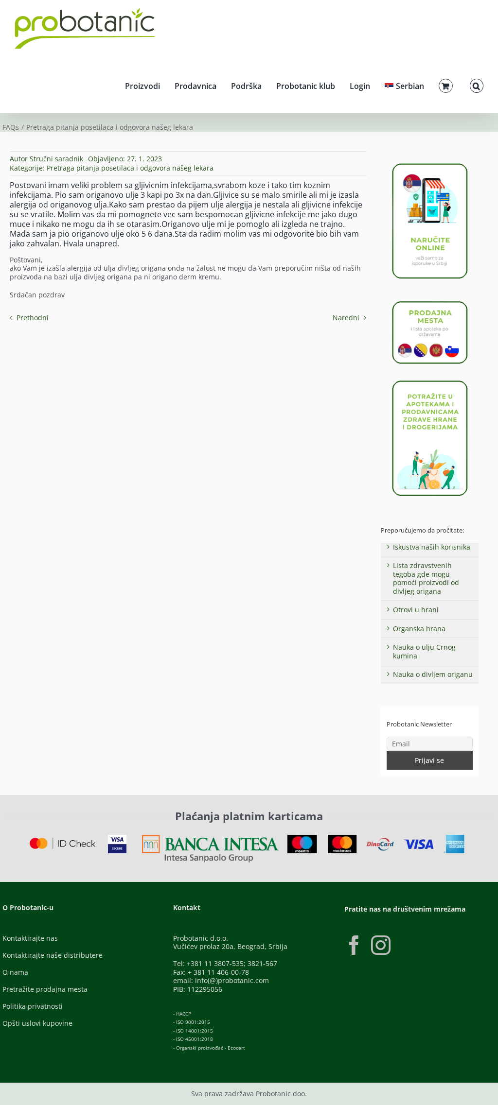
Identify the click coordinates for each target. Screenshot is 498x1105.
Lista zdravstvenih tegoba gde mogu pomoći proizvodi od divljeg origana (426, 578)
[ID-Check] (62, 841)
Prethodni (33, 317)
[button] (476, 84)
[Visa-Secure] (117, 838)
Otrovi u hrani (416, 609)
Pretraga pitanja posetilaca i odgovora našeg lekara (130, 168)
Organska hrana (419, 628)
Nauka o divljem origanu (433, 674)
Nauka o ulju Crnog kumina (424, 651)
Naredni (346, 317)
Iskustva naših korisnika (431, 547)
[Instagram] (381, 945)
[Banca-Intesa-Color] (210, 838)
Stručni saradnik (56, 158)
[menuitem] (404, 84)
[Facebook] (354, 945)
